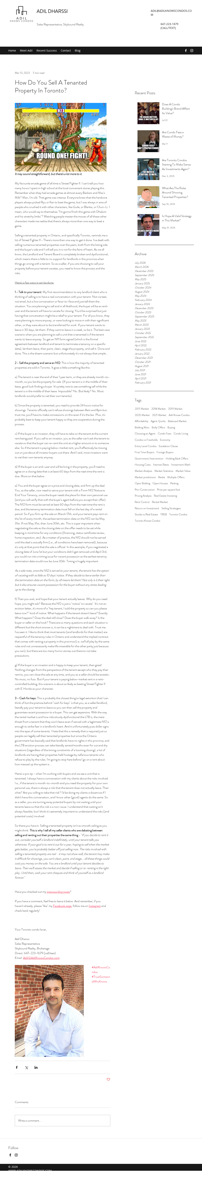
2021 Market (159, 415)
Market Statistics (163, 471)
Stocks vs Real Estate (146, 514)
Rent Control (142, 502)
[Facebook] (186, 51)
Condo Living (181, 433)
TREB (163, 514)
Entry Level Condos (145, 446)
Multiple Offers (175, 477)
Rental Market (160, 502)
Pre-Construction (145, 490)
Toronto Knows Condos (147, 521)
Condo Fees (164, 433)
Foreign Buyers (165, 452)
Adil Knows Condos (179, 415)
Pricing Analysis (143, 496)
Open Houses (160, 483)
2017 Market (142, 409)
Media (161, 477)
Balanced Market (177, 421)
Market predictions (145, 477)
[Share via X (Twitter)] (26, 1067)
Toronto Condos (178, 514)
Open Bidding (142, 483)
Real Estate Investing (165, 496)
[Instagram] (192, 51)
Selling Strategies (171, 508)
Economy (165, 440)
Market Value (183, 471)
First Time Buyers (144, 452)
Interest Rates (161, 465)
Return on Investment (147, 508)
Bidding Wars (142, 427)
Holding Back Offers (177, 458)
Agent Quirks (158, 421)
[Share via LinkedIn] (36, 1067)
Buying (171, 427)
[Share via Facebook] (17, 1067)
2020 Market (142, 415)
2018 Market (158, 409)
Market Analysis (143, 471)
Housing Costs (143, 465)
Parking (174, 483)
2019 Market (175, 409)
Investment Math (180, 465)
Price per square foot (168, 490)
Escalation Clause (168, 446)
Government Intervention (149, 458)
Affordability (141, 421)
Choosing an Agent (145, 433)
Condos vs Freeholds (146, 440)
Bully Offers (158, 427)
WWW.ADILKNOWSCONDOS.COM (30, 1171)
